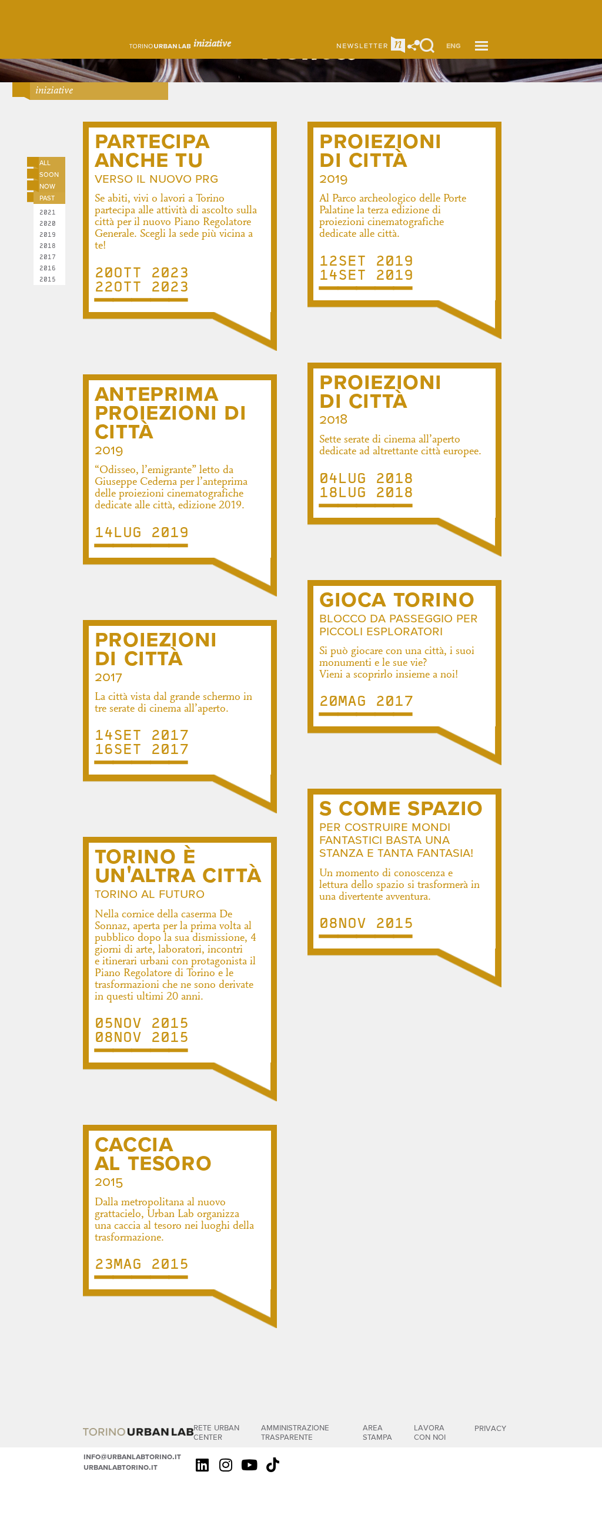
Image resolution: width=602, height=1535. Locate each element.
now (47, 185)
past (47, 197)
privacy (490, 1428)
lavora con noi (430, 1432)
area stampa (377, 1432)
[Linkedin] (202, 1464)
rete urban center (216, 1432)
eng (453, 45)
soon (49, 174)
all (45, 162)
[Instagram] (226, 1464)
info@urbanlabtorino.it (132, 1456)
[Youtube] (249, 1464)
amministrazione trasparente (295, 1432)
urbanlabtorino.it (120, 1467)
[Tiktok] (273, 1464)
